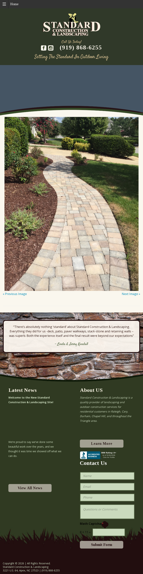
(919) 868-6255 (81, 47)
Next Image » (131, 294)
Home (14, 4)
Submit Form (101, 545)
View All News (30, 488)
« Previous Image (15, 294)
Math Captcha (92, 523)
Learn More (101, 443)
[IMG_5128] (71, 201)
